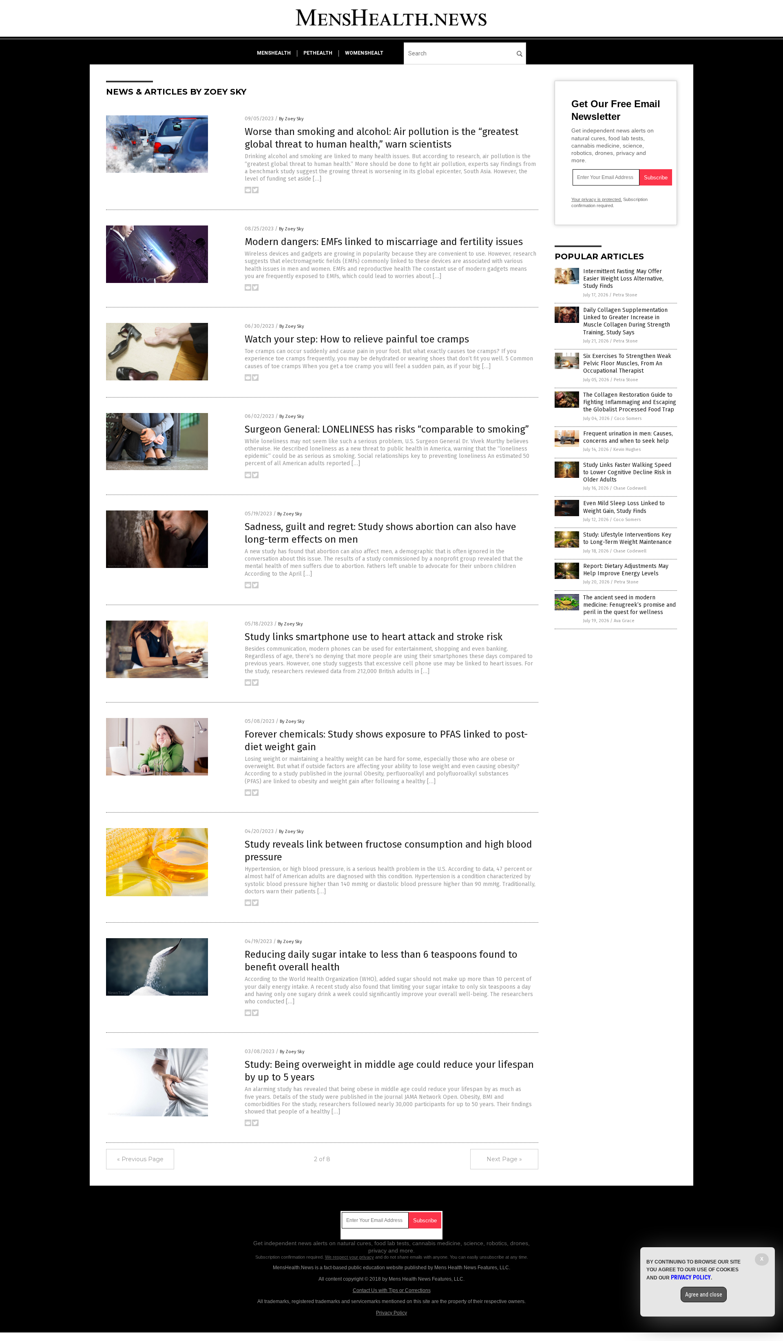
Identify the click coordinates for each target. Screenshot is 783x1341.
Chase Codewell (629, 488)
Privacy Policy (391, 1313)
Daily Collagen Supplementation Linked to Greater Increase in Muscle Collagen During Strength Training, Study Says (626, 321)
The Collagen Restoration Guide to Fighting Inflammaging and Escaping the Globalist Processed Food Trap (629, 402)
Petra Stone (625, 295)
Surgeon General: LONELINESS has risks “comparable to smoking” (387, 429)
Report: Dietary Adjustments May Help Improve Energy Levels (625, 570)
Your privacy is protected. (596, 199)
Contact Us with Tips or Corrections (392, 1290)
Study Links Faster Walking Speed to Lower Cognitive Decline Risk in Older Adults (627, 472)
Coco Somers (627, 418)
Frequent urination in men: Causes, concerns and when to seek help (628, 437)
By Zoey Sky (291, 119)
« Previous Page (140, 1159)
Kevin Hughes (627, 449)
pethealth (317, 53)
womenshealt (364, 53)
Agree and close (703, 1294)
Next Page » (504, 1159)
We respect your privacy (349, 1257)
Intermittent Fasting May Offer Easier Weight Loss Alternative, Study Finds (623, 278)
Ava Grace (624, 620)
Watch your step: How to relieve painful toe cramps (357, 339)
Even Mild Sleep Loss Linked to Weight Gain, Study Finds (624, 507)
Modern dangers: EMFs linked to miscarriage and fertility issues (384, 241)
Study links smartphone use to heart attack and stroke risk (373, 637)
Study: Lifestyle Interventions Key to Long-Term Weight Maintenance (627, 538)
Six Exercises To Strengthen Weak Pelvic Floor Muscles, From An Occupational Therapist (627, 363)
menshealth (274, 53)
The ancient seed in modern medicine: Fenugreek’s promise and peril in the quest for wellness (629, 605)
